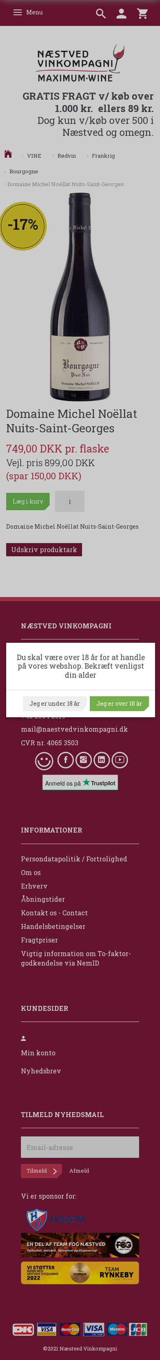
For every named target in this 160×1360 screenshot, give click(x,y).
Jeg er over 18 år (119, 703)
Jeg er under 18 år (55, 703)
